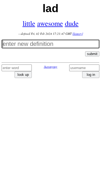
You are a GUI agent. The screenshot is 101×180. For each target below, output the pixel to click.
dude (72, 23)
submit (92, 54)
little (29, 23)
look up (23, 75)
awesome (50, 23)
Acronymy (50, 66)
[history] (77, 34)
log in (91, 75)
